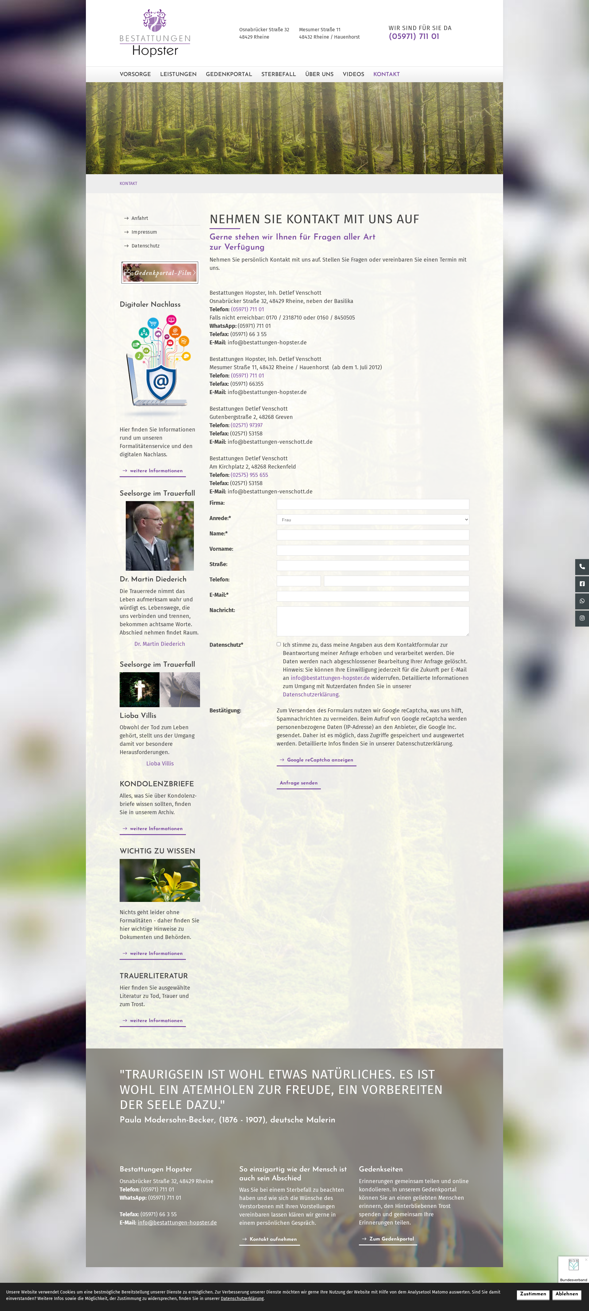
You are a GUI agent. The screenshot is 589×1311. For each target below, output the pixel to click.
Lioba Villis (160, 763)
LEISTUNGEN (178, 75)
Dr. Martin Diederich (159, 644)
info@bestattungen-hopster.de (330, 678)
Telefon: (219, 579)
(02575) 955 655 (249, 475)
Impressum (144, 232)
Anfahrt (140, 218)
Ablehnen (567, 1294)
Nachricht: (222, 610)
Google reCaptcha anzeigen (320, 760)
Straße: (218, 564)
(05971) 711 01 (247, 309)
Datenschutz (226, 645)
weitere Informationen (156, 471)
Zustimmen (533, 1294)
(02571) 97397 (247, 425)
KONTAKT (386, 75)
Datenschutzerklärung (310, 694)
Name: (219, 533)
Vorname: (221, 549)
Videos (353, 75)
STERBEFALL (278, 75)
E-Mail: (219, 595)
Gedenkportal (229, 75)
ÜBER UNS (319, 75)
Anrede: (220, 518)
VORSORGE (135, 75)
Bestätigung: (225, 710)
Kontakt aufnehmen (273, 1239)
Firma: (217, 503)
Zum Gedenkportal (391, 1239)
